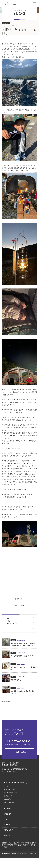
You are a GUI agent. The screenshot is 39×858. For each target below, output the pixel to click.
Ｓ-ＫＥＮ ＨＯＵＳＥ (11, 4)
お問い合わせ (21, 752)
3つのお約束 (7, 799)
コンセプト (7, 786)
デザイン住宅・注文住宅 (7, 2)
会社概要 (7, 825)
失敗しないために (9, 802)
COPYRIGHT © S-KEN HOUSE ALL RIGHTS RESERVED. (19, 853)
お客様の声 (7, 814)
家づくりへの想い (9, 789)
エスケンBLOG (5, 23)
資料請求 (7, 835)
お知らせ (10, 621)
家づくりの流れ (8, 796)
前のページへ (19, 599)
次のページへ (19, 605)
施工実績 (7, 808)
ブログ (6, 819)
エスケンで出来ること (10, 793)
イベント (10, 618)
